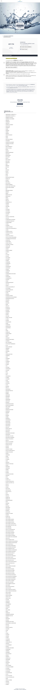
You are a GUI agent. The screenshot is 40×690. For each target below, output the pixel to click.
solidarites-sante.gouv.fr (13, 87)
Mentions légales (16, 689)
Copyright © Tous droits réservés (20, 688)
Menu (1, 1)
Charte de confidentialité (22, 689)
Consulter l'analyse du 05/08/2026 (12, 67)
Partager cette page (24, 49)
